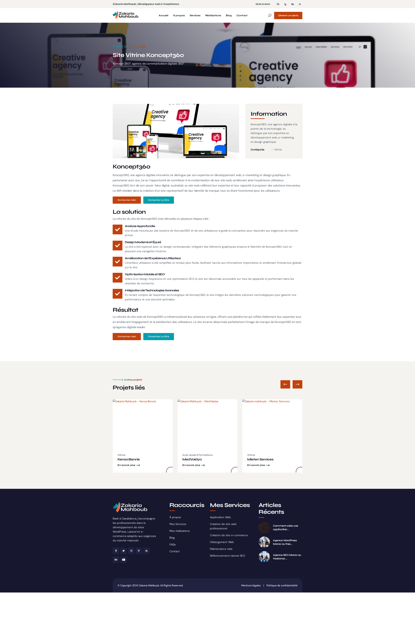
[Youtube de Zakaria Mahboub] (123, 559)
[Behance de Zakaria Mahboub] (116, 559)
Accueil (163, 15)
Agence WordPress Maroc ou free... (285, 542)
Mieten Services (260, 459)
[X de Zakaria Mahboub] (123, 551)
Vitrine (278, 149)
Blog (229, 15)
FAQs (172, 544)
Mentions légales (251, 585)
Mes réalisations (179, 531)
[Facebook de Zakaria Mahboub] (116, 551)
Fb (278, 4)
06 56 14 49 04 (263, 4)
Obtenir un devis (288, 15)
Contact (242, 15)
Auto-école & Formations (197, 455)
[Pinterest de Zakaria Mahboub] (139, 551)
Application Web (220, 517)
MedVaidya (192, 459)
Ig (285, 4)
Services (195, 15)
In (300, 4)
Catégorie (257, 149)
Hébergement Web (222, 542)
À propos (179, 15)
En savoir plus (126, 465)
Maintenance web (221, 549)
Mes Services (177, 524)
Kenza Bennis (129, 459)
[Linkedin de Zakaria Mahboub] (146, 551)
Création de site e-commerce (229, 535)
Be (292, 4)
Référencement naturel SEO (227, 555)
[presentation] (285, 384)
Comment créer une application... (285, 527)
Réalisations (213, 15)
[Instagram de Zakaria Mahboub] (131, 551)
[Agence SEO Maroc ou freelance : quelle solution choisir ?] (264, 556)
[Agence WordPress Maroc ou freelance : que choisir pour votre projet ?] (264, 542)
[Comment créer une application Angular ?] (264, 527)
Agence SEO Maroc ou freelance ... (287, 556)
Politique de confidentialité (282, 585)
